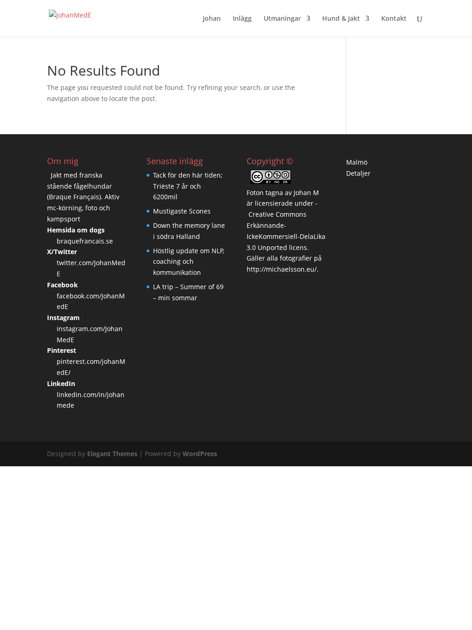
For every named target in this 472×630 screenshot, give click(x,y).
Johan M (306, 192)
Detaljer (358, 173)
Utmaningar (282, 19)
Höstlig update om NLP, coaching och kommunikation (188, 261)
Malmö (356, 162)
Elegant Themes (112, 453)
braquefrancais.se (85, 241)
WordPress (200, 453)
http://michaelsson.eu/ (282, 269)
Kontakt (394, 19)
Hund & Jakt (341, 19)
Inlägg (242, 19)
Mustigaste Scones (182, 211)
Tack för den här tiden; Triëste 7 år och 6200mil (188, 186)
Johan (212, 19)
